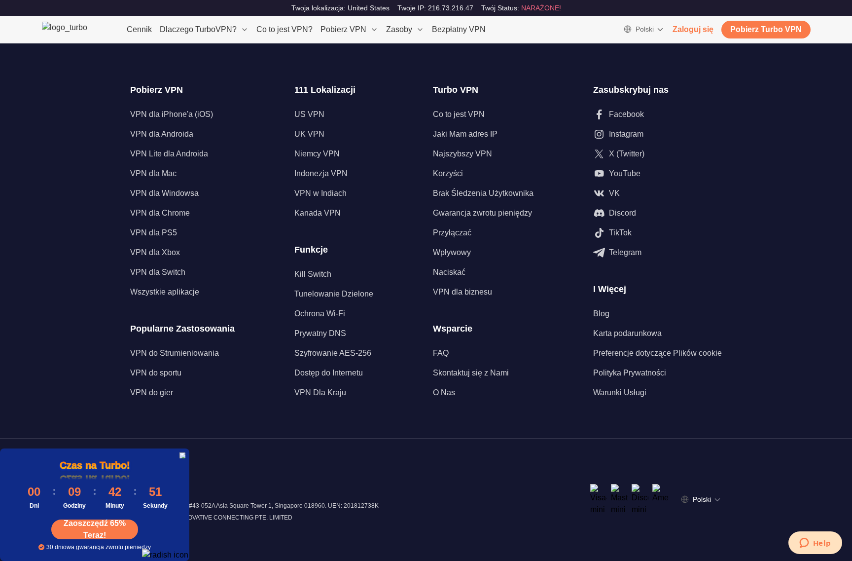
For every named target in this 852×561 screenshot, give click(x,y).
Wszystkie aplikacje (164, 292)
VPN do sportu (155, 373)
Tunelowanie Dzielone (333, 294)
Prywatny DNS (320, 333)
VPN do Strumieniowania (174, 353)
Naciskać (449, 272)
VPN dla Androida (161, 134)
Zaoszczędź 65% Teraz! (95, 529)
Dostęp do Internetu (328, 373)
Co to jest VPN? (284, 29)
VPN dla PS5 (153, 232)
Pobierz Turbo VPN (766, 29)
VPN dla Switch (157, 272)
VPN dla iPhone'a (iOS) (171, 114)
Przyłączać (452, 232)
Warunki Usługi (619, 392)
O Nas (444, 392)
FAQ (441, 353)
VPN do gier (151, 392)
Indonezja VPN (321, 173)
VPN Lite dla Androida (169, 154)
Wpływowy (452, 252)
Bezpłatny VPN (459, 29)
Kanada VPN (317, 213)
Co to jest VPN (459, 114)
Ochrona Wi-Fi (319, 313)
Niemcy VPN (317, 154)
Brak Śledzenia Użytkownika (483, 193)
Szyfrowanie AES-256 (332, 353)
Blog (601, 313)
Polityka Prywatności (629, 373)
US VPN (309, 114)
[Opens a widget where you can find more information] (815, 543)
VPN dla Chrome (160, 213)
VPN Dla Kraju (320, 392)
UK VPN (309, 134)
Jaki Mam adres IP (465, 134)
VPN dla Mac (153, 173)
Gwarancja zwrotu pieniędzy (482, 213)
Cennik (139, 29)
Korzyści (448, 173)
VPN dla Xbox (155, 252)
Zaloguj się (693, 29)
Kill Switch (312, 274)
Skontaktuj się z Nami (471, 373)
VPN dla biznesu (462, 292)
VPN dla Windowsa (164, 193)
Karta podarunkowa (627, 333)
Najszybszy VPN (462, 154)
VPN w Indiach (320, 193)
